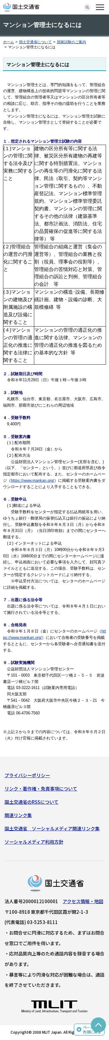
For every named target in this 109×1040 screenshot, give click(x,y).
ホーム (8, 42)
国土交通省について (35, 42)
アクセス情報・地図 (83, 901)
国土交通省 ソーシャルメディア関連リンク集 (52, 828)
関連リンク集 (18, 815)
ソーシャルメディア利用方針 (34, 842)
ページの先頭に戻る (92, 1030)
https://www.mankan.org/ (32, 480)
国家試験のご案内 (71, 42)
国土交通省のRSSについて (31, 802)
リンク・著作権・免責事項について (41, 788)
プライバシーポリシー (27, 775)
